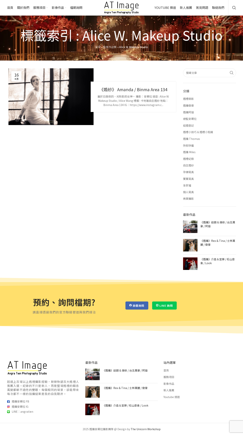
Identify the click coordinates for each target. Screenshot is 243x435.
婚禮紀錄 (188, 159)
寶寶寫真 (188, 179)
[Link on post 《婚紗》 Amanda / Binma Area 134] (51, 96)
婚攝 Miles (189, 152)
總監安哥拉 (190, 119)
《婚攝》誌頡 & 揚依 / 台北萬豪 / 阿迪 (217, 224)
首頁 (98, 47)
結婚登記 (188, 125)
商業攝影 (188, 198)
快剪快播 (188, 145)
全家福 (187, 185)
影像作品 (168, 384)
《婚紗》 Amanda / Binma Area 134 (133, 89)
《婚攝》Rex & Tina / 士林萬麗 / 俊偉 (217, 242)
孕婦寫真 (188, 172)
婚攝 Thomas (191, 139)
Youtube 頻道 (171, 397)
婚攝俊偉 (188, 105)
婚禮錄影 (188, 99)
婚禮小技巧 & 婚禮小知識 (198, 132)
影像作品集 (110, 47)
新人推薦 (168, 390)
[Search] (234, 8)
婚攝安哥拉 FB (20, 401)
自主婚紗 (188, 165)
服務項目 (168, 377)
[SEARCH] (231, 72)
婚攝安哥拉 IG (20, 406)
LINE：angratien (22, 411)
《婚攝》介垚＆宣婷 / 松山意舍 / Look (217, 261)
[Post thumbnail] (190, 226)
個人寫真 (188, 192)
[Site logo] (121, 7)
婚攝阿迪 (188, 112)
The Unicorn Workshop (146, 429)
